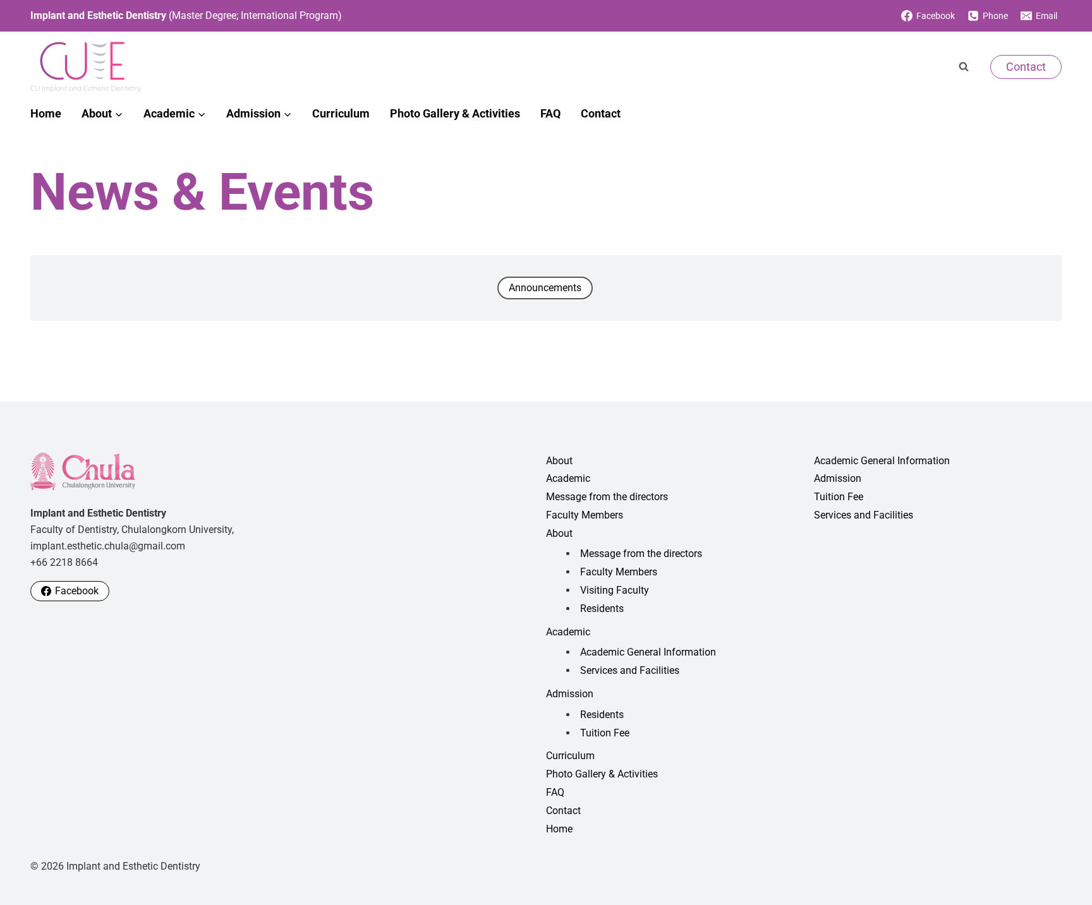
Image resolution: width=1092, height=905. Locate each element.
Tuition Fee (604, 733)
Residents (602, 608)
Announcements (545, 288)
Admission (569, 694)
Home (45, 113)
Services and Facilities (629, 670)
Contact (1026, 66)
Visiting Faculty (614, 590)
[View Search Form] (964, 67)
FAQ (550, 113)
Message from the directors (607, 497)
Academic (568, 478)
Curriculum (341, 113)
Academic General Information (648, 652)
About (559, 461)
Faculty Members (584, 515)
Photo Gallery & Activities (455, 113)
